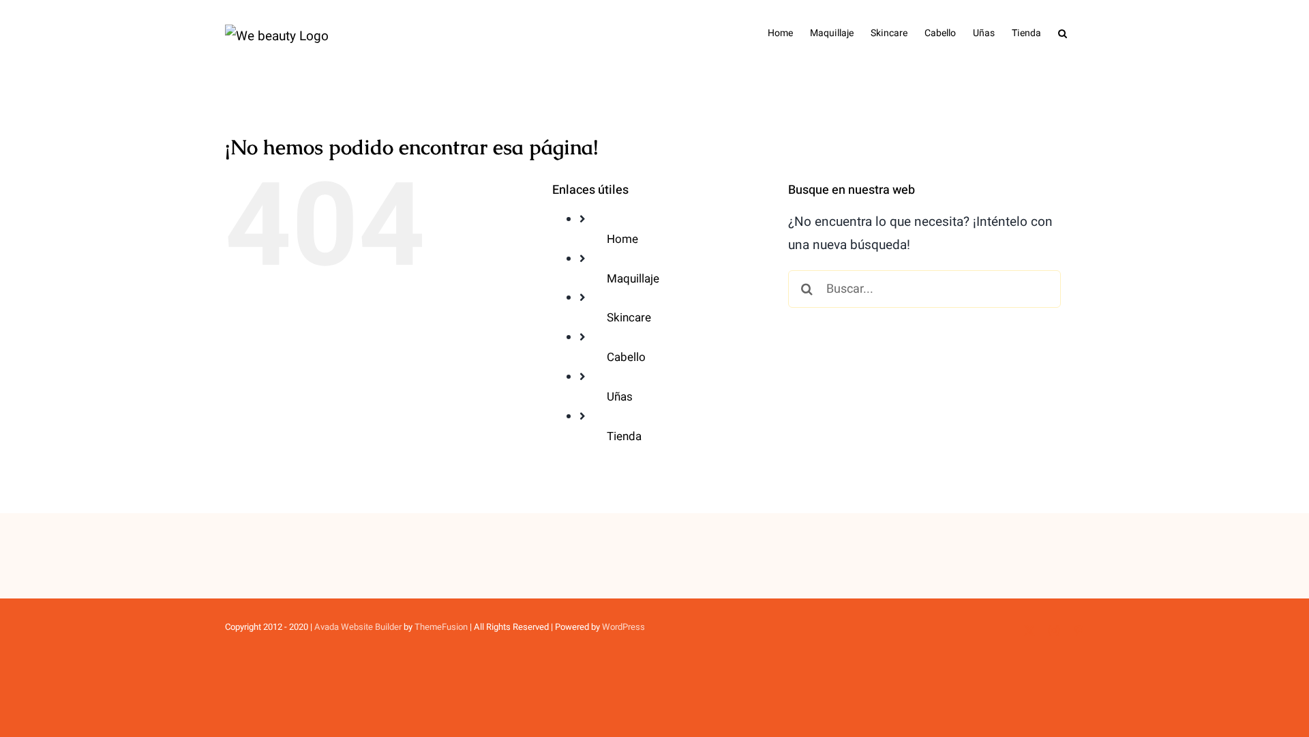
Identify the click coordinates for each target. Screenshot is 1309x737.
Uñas (620, 396)
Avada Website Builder (358, 626)
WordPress (623, 626)
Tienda (624, 436)
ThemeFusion (441, 626)
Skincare (629, 317)
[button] (1062, 32)
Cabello (626, 357)
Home (622, 239)
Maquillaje (633, 278)
